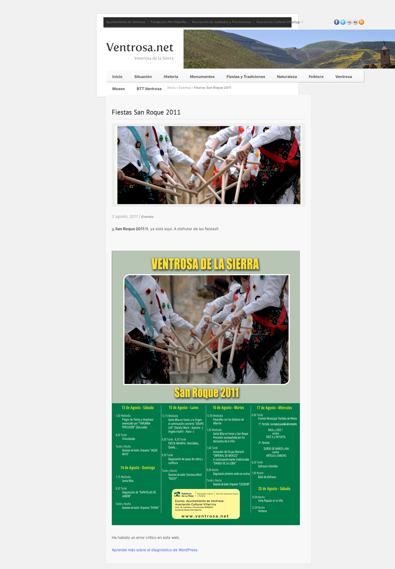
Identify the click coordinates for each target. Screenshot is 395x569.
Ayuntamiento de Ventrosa (125, 22)
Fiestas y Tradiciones (246, 76)
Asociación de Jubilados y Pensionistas (221, 22)
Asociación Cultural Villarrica (278, 22)
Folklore (316, 76)
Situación (143, 76)
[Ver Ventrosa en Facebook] (336, 24)
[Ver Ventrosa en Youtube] (349, 24)
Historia (171, 76)
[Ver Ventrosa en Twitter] (343, 24)
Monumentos (202, 76)
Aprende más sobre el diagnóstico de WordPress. (155, 549)
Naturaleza (287, 76)
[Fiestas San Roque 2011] (208, 203)
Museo (118, 88)
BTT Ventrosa (149, 88)
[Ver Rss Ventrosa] (361, 24)
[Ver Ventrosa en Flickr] (355, 24)
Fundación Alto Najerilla (168, 22)
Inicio (117, 76)
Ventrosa (343, 76)
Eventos (185, 88)
